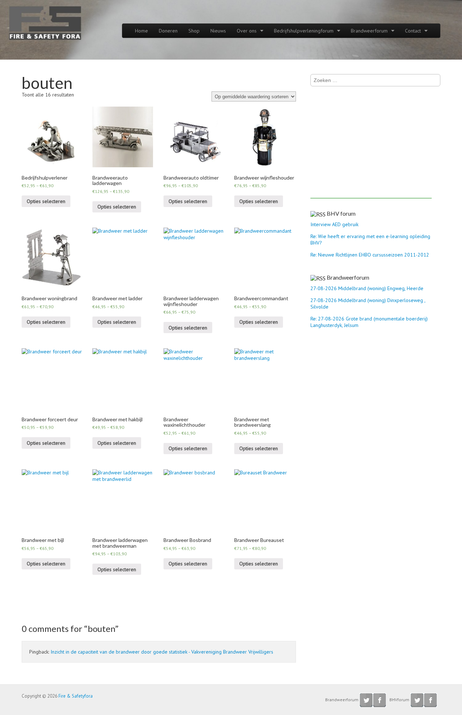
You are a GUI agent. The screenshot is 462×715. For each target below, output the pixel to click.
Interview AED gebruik (334, 224)
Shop (194, 30)
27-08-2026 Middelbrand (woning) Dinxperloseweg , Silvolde (367, 303)
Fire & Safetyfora (75, 696)
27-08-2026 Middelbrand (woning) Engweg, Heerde (366, 288)
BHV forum (341, 213)
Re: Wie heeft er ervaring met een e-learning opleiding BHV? (370, 239)
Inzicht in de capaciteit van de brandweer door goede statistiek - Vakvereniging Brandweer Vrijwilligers (162, 652)
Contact (413, 30)
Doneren (168, 30)
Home (141, 30)
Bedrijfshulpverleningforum (304, 30)
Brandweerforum (369, 30)
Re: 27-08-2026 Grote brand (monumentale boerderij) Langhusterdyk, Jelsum (369, 321)
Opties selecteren (46, 201)
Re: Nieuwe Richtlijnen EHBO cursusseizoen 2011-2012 (369, 254)
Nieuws (218, 30)
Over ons (247, 30)
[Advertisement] (371, 147)
